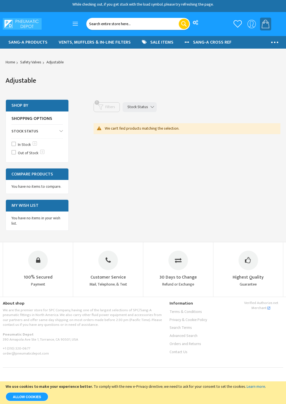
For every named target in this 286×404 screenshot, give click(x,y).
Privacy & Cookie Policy (188, 320)
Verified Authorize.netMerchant (261, 305)
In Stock (27, 144)
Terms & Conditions (186, 311)
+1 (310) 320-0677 (16, 348)
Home (10, 62)
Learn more (256, 386)
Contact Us (178, 352)
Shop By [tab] (19, 105)
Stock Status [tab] (137, 107)
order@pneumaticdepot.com (26, 353)
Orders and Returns (185, 344)
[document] (143, 392)
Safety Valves (30, 62)
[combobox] (138, 24)
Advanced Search (183, 335)
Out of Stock (30, 153)
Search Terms (181, 327)
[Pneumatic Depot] (22, 24)
